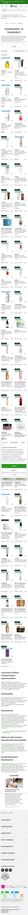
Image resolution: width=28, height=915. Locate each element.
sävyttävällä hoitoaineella (7, 750)
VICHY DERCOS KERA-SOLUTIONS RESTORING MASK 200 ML (6, 282)
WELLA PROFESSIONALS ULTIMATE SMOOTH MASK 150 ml (20, 611)
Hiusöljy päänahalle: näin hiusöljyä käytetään (12, 790)
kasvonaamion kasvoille (10, 725)
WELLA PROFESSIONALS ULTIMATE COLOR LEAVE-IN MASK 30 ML (7, 661)
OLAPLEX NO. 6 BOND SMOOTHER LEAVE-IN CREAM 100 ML (6, 126)
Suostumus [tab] (5, 442)
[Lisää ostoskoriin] (11, 80)
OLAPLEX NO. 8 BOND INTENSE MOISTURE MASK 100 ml (6, 100)
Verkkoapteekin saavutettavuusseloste (10, 909)
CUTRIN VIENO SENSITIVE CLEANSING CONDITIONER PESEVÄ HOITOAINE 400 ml (21, 179)
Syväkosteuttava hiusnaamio (8, 763)
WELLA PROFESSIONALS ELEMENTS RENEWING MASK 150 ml (7, 484)
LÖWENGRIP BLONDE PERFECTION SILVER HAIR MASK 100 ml (6, 561)
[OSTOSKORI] (26, 6)
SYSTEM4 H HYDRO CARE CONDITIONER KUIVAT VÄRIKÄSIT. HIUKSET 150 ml (7, 204)
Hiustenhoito (12, 807)
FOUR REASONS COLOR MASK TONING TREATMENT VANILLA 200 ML (21, 358)
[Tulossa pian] (11, 666)
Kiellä (14, 474)
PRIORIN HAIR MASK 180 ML (20, 331)
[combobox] (14, 10)
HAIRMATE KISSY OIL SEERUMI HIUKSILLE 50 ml (6, 409)
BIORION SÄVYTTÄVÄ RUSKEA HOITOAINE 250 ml (21, 256)
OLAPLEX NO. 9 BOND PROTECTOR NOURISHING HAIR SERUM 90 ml (20, 151)
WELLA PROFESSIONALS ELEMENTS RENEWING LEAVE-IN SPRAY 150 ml (20, 585)
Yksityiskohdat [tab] (14, 442)
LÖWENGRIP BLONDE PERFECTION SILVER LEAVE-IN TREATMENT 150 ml (7, 585)
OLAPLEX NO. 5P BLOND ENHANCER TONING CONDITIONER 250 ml (6, 306)
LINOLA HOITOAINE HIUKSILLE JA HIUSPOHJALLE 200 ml (7, 179)
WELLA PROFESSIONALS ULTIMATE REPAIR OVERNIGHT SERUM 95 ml (20, 410)
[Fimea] (5, 894)
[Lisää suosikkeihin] (11, 68)
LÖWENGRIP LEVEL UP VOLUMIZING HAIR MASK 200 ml (6, 434)
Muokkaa (13, 470)
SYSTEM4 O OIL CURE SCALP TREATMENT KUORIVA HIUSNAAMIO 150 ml (20, 73)
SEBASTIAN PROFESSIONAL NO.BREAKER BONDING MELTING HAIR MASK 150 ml (21, 435)
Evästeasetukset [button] (5, 910)
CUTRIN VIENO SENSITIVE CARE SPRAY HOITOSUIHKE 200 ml (7, 256)
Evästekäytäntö (4, 912)
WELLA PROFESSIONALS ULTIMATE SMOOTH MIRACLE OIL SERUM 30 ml (7, 384)
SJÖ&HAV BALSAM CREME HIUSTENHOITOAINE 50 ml (20, 560)
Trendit (7, 807)
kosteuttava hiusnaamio (14, 41)
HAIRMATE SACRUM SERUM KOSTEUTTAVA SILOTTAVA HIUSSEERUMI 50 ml (7, 358)
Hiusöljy (11, 687)
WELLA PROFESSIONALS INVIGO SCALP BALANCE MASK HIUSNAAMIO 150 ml (7, 230)
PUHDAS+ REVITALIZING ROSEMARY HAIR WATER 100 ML (6, 332)
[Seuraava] (25, 793)
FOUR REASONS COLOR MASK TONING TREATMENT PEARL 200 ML (21, 306)
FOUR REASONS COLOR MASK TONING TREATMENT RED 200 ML (21, 126)
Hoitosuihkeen (8, 704)
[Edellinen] (2, 793)
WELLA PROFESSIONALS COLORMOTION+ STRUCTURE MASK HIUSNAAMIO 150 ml (6, 535)
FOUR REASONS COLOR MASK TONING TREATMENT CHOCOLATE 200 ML (21, 230)
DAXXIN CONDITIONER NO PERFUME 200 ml (20, 99)
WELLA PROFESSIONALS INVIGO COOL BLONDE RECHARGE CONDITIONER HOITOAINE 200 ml (20, 384)
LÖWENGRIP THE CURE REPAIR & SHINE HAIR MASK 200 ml (20, 484)
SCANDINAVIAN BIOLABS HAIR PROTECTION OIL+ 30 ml (7, 611)
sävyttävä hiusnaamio (17, 769)
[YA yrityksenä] (5, 876)
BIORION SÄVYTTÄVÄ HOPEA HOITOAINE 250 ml (20, 281)
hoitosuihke (11, 701)
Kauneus (13, 806)
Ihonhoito (17, 806)
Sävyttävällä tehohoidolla (7, 744)
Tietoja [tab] (23, 442)
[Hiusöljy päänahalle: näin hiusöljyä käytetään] (14, 783)
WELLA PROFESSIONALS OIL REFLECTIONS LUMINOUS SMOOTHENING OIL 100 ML (21, 509)
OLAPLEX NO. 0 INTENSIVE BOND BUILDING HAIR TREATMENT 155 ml (6, 509)
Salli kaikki (14, 466)
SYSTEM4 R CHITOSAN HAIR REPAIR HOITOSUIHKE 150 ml (20, 204)
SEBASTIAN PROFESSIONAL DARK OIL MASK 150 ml (20, 637)
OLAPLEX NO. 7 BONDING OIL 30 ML (6, 72)
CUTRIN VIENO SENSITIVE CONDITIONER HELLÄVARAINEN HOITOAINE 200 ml (7, 152)
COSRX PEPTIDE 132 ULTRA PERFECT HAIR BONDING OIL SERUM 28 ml (20, 535)
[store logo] (14, 6)
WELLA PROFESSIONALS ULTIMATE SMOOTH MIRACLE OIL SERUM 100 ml (7, 637)
